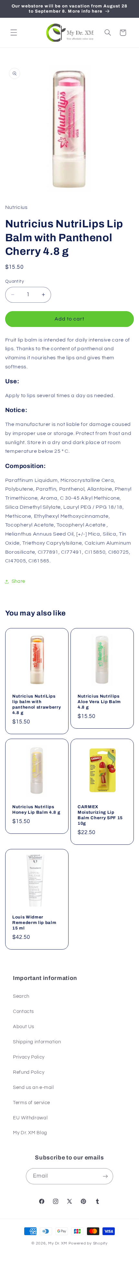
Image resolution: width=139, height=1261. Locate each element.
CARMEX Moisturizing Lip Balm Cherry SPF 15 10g (100, 814)
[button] (13, 32)
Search (21, 996)
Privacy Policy (29, 1057)
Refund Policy (28, 1072)
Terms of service (31, 1102)
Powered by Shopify (88, 1243)
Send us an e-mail (33, 1087)
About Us (23, 1026)
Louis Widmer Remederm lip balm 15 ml (34, 922)
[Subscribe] (105, 1176)
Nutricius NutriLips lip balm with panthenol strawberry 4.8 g (36, 704)
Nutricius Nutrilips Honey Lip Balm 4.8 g (36, 809)
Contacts (23, 1011)
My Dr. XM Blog (30, 1132)
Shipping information (37, 1041)
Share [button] (18, 581)
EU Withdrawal (30, 1117)
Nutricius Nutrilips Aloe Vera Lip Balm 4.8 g (99, 702)
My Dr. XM (58, 1243)
